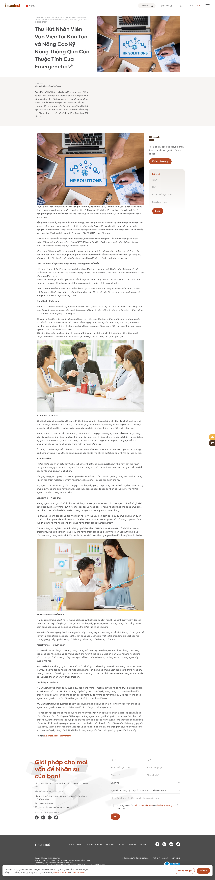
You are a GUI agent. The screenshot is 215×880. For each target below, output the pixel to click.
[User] (181, 5)
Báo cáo (80, 844)
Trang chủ (39, 17)
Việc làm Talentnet (95, 844)
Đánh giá (132, 844)
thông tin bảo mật (61, 872)
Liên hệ (71, 844)
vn (198, 5)
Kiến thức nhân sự (54, 17)
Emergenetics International (58, 735)
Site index (176, 858)
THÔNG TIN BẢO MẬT (160, 858)
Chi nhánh (143, 844)
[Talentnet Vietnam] (13, 5)
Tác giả (122, 844)
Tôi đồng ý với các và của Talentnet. (147, 807)
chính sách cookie (79, 872)
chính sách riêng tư (165, 805)
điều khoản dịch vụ (143, 805)
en (191, 5)
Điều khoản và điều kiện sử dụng (135, 858)
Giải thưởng (111, 844)
